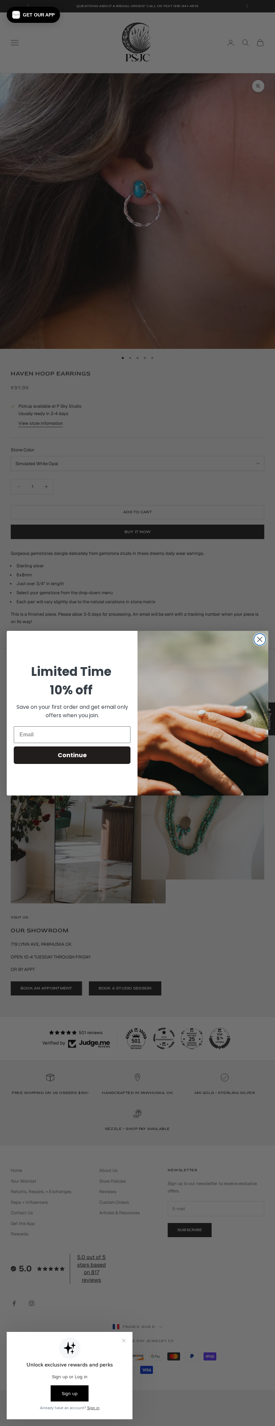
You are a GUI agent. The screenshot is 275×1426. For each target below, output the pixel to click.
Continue (72, 755)
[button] (33, 15)
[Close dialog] (260, 639)
